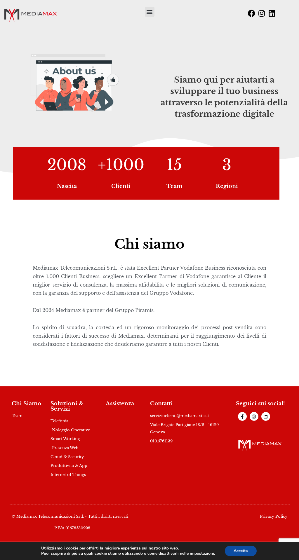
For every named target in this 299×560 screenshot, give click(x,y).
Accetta (241, 551)
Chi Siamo (26, 403)
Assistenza (120, 403)
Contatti (161, 403)
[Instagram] (261, 13)
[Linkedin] (271, 13)
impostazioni (202, 553)
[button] (149, 12)
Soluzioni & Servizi (67, 406)
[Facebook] (251, 13)
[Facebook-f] (242, 416)
